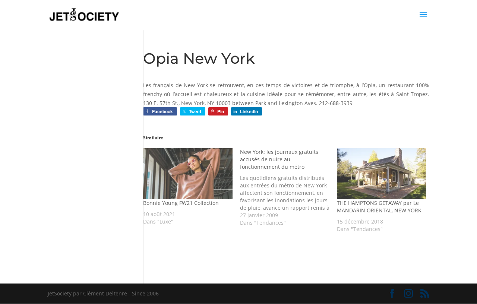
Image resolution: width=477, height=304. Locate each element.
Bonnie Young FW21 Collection (181, 202)
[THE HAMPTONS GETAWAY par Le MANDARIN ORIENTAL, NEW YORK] (381, 173)
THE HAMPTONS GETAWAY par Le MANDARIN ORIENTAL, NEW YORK (379, 206)
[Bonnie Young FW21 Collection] (188, 173)
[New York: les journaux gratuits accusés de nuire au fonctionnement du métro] (288, 187)
